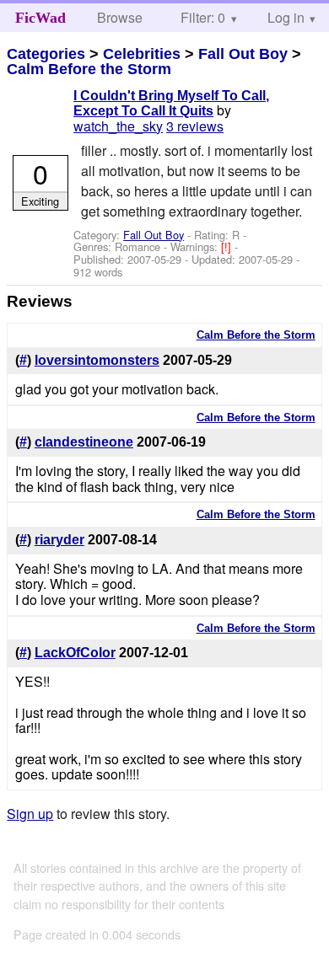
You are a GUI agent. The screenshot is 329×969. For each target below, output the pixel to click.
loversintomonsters (97, 360)
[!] (228, 246)
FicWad (40, 17)
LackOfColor (75, 652)
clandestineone (84, 442)
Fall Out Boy (243, 54)
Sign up (30, 813)
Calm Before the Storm (89, 69)
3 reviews (195, 126)
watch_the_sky (118, 126)
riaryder (59, 540)
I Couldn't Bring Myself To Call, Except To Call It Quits (171, 103)
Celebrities (142, 54)
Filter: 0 (203, 17)
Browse (120, 17)
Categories (46, 54)
